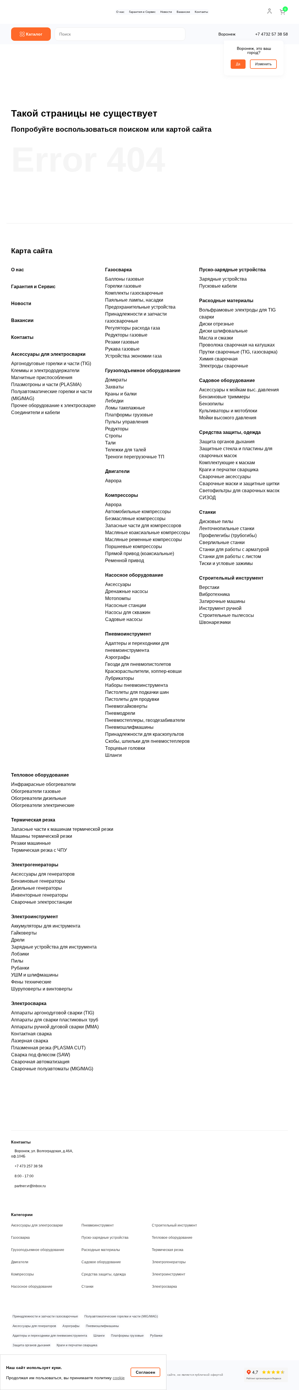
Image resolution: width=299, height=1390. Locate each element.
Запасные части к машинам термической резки (62, 829)
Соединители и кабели (35, 412)
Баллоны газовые (124, 279)
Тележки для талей (125, 449)
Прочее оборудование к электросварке (53, 405)
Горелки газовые (123, 286)
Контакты (201, 11)
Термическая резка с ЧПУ (39, 850)
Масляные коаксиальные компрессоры (147, 532)
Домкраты (116, 379)
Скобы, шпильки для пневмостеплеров (147, 741)
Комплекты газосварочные (134, 293)
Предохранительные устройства (140, 307)
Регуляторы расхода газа (132, 327)
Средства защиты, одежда (230, 432)
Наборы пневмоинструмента (136, 685)
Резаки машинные (31, 843)
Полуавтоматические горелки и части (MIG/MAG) (121, 1316)
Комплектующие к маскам (227, 462)
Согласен (145, 1372)
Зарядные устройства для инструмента (54, 946)
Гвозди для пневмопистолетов (138, 664)
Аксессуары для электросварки (48, 354)
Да (238, 64)
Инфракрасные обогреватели (43, 784)
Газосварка (118, 269)
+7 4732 (271, 34)
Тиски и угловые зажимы (226, 563)
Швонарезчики (215, 622)
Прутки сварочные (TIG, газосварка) (238, 351)
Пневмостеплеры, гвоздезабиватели (145, 720)
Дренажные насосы (126, 591)
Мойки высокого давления (227, 417)
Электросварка (28, 1003)
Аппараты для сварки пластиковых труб (54, 1019)
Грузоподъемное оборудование (142, 370)
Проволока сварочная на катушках (237, 344)
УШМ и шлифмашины (34, 974)
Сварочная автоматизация (40, 1061)
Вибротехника (214, 594)
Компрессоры (121, 495)
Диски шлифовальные (223, 330)
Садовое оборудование (227, 380)
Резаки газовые (122, 341)
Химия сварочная (218, 358)
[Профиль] (269, 11)
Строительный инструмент (231, 578)
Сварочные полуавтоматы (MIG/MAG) (52, 1068)
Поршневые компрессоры (133, 546)
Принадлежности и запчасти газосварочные (45, 1316)
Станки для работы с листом (230, 556)
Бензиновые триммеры (224, 396)
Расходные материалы (226, 300)
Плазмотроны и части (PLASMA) (46, 384)
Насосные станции (125, 605)
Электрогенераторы (34, 864)
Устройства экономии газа (133, 355)
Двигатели (117, 471)
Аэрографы (117, 657)
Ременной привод (124, 560)
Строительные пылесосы (226, 615)
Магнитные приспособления (41, 377)
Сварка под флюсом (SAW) (40, 1054)
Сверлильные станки (222, 542)
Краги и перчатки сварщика (228, 469)
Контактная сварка (31, 1033)
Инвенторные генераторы (39, 895)
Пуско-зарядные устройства (232, 269)
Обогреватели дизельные (38, 798)
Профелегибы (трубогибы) (228, 535)
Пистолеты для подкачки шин (137, 692)
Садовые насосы (123, 619)
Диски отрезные (216, 323)
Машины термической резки (41, 836)
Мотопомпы (118, 598)
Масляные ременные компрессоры (143, 539)
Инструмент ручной (220, 608)
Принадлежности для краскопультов (144, 734)
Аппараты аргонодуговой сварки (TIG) (52, 1012)
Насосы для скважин (127, 612)
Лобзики (20, 953)
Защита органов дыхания (227, 441)
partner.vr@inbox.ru (30, 1186)
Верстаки (209, 587)
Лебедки (114, 400)
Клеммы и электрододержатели (45, 370)
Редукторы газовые (126, 334)
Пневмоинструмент (128, 633)
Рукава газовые (122, 348)
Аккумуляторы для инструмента (45, 925)
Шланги (113, 755)
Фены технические (31, 981)
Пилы (17, 960)
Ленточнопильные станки (226, 528)
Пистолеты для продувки (132, 699)
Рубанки (20, 967)
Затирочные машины (222, 601)
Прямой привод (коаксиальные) (139, 553)
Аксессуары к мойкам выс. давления (239, 389)
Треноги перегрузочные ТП (134, 456)
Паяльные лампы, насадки (134, 300)
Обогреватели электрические (42, 805)
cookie (119, 1377)
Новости (166, 11)
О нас (120, 11)
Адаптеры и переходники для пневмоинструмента (50, 1335)
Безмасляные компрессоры (135, 518)
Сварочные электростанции (41, 902)
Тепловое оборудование (40, 775)
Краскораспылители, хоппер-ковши (143, 671)
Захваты (114, 386)
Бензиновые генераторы (38, 881)
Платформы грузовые (129, 414)
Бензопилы (211, 403)
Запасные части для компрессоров (143, 525)
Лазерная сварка (29, 1040)
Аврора (113, 480)
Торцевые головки (125, 748)
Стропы (113, 435)
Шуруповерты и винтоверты (41, 988)
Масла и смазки (216, 337)
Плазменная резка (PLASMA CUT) (48, 1047)
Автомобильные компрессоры (138, 511)
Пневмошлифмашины (129, 727)
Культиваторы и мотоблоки (228, 410)
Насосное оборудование (134, 575)
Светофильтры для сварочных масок (239, 490)
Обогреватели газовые (36, 791)
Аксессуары (118, 584)
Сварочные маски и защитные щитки (239, 483)
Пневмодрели (120, 713)
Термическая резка (33, 819)
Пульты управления (126, 421)
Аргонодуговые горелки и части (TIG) (51, 363)
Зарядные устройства (223, 279)
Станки (207, 512)
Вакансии (183, 11)
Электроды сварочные (223, 365)
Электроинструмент (34, 916)
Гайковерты (24, 932)
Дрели (18, 939)
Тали (110, 442)
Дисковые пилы (216, 521)
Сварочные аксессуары (225, 476)
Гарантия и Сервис (142, 11)
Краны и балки (121, 393)
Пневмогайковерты (126, 706)
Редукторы (116, 428)
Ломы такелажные (125, 407)
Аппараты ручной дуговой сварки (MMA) (55, 1026)
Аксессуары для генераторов (43, 874)
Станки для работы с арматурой (234, 549)
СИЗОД (207, 497)
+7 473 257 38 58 (29, 1166)
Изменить (263, 64)
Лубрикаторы (119, 678)
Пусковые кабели (218, 286)
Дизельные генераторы (36, 888)
